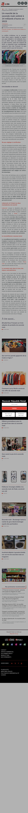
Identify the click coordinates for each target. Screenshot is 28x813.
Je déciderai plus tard (21, 414)
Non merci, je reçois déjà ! (8, 414)
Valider (14, 408)
